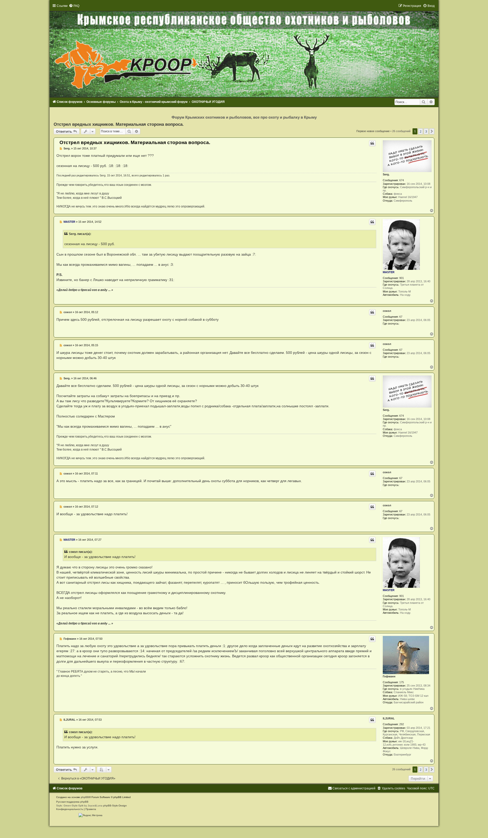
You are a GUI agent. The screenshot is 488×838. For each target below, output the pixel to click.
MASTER (388, 272)
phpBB (85, 797)
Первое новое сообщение (373, 131)
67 (400, 316)
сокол (387, 310)
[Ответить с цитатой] (372, 143)
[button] (431, 131)
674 (401, 180)
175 (401, 682)
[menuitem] (74, 6)
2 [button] (420, 131)
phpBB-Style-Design (115, 805)
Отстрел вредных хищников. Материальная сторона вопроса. (119, 124)
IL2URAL (389, 718)
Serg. (386, 174)
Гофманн (389, 676)
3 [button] (426, 131)
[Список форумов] (244, 50)
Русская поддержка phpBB (72, 801)
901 (401, 278)
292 (401, 724)
